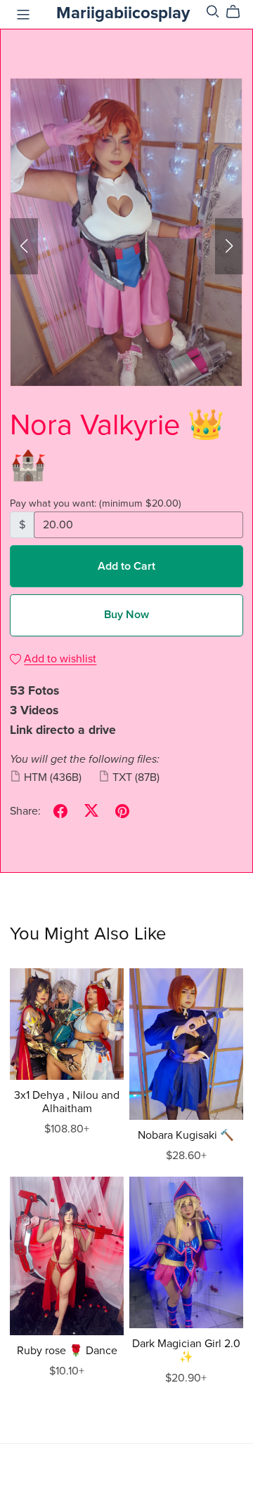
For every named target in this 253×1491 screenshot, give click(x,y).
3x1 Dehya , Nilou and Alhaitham (66, 1102)
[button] (24, 246)
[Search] (213, 11)
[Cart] (238, 12)
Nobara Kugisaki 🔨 (186, 1135)
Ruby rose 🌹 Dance (67, 1351)
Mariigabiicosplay (123, 13)
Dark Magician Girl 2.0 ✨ (186, 1350)
